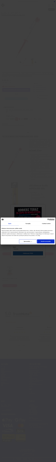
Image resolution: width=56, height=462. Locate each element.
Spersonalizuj (27, 241)
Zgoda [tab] (9, 223)
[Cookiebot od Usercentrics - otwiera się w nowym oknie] (48, 220)
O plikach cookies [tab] (46, 223)
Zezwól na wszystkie (46, 241)
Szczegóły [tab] (28, 223)
